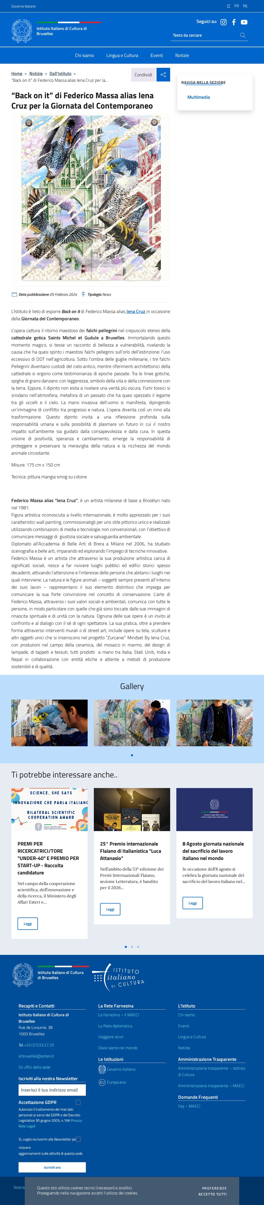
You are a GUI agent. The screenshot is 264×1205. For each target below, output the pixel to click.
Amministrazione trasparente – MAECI (211, 1086)
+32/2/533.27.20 (39, 1045)
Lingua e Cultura (192, 1037)
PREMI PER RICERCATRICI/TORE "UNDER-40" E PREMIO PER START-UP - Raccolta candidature (48, 858)
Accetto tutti (213, 1194)
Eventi (183, 1026)
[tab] (132, 755)
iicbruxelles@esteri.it (36, 1056)
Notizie (36, 73)
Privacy (76, 1120)
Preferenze (214, 1188)
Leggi (31, 923)
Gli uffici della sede (34, 1067)
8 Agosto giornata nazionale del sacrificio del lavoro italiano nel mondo (213, 851)
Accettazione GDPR (37, 1102)
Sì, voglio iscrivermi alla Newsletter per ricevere (48, 1139)
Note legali (22, 1187)
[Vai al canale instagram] (222, 22)
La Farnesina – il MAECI (118, 1015)
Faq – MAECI (189, 1106)
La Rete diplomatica (115, 1026)
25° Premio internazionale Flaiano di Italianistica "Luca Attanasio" (130, 851)
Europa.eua (116, 1082)
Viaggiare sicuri (110, 1037)
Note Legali (27, 1126)
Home (16, 73)
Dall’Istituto (60, 73)
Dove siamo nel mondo (117, 1048)
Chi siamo (186, 1015)
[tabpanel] (49, 725)
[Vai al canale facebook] (232, 22)
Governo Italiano (23, 6)
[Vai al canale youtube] (243, 22)
